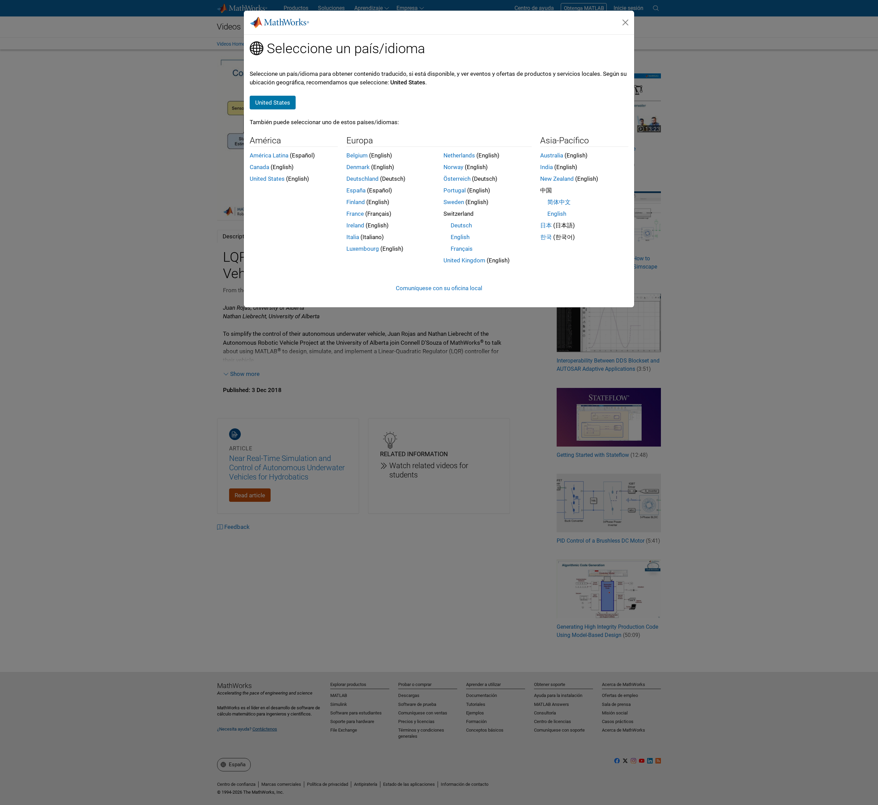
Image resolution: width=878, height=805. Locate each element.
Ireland (355, 225)
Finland (355, 202)
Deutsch (461, 225)
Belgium (357, 155)
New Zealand (557, 178)
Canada (259, 167)
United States (267, 178)
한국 (546, 237)
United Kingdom (464, 260)
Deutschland (362, 178)
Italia (352, 237)
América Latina (269, 155)
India (546, 167)
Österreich (457, 178)
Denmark (358, 167)
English (460, 237)
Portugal (454, 190)
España (356, 190)
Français (462, 248)
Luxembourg (362, 248)
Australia (551, 155)
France (355, 213)
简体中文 (559, 202)
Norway (453, 167)
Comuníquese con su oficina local (439, 288)
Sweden (453, 202)
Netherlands (459, 155)
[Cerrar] (625, 22)
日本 (546, 225)
